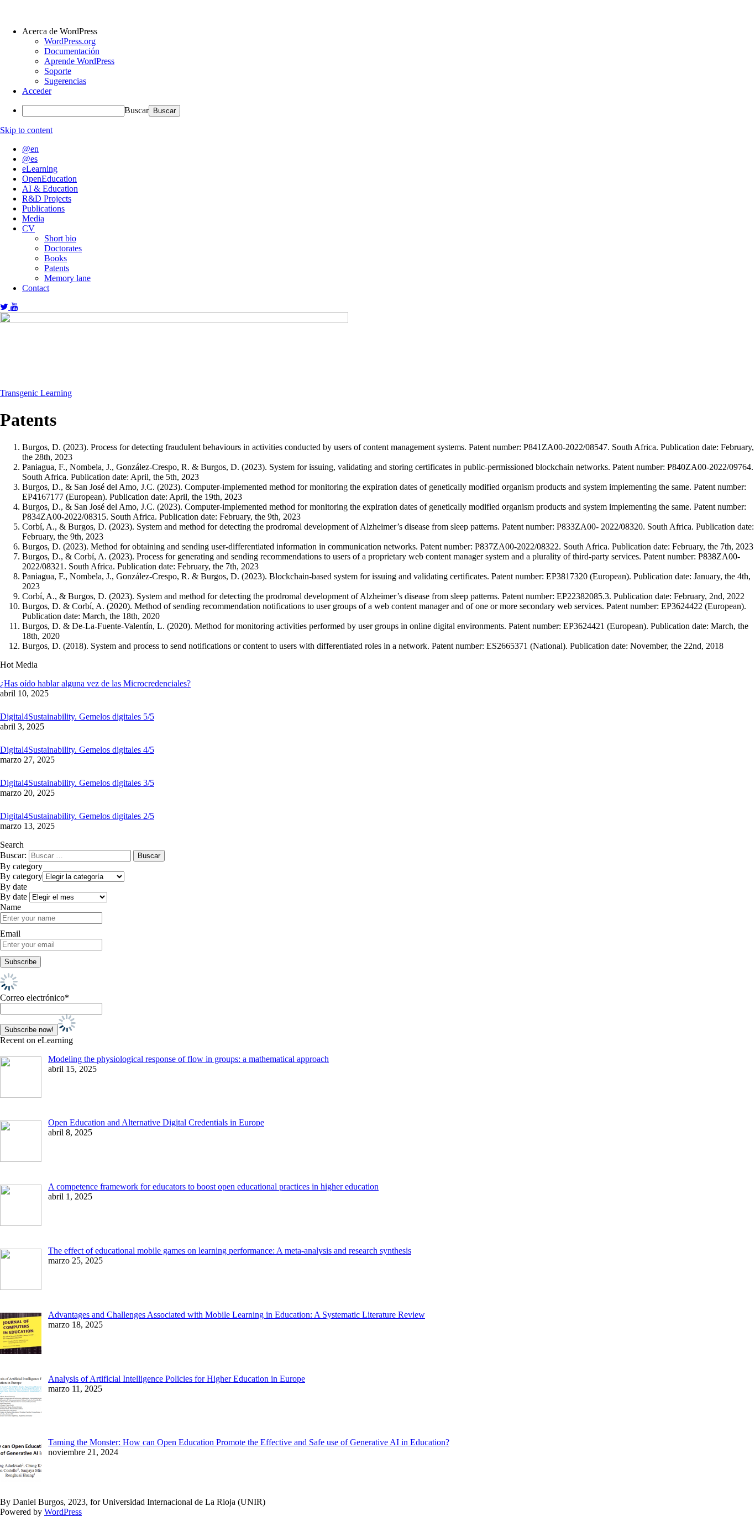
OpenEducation (49, 178)
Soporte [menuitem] (57, 71)
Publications (43, 208)
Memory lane (67, 278)
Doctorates (63, 248)
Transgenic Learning (36, 393)
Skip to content (26, 130)
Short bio (60, 238)
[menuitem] (388, 31)
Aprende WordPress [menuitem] (79, 61)
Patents (56, 268)
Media (33, 218)
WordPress (63, 1511)
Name (10, 907)
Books (55, 258)
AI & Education (50, 188)
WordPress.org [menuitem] (70, 41)
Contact (35, 288)
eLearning (39, 168)
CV (28, 228)
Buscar (136, 110)
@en (30, 149)
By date (13, 896)
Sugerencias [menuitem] (65, 81)
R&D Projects (46, 198)
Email (10, 933)
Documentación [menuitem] (71, 51)
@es (30, 158)
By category (21, 876)
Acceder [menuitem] (36, 91)
